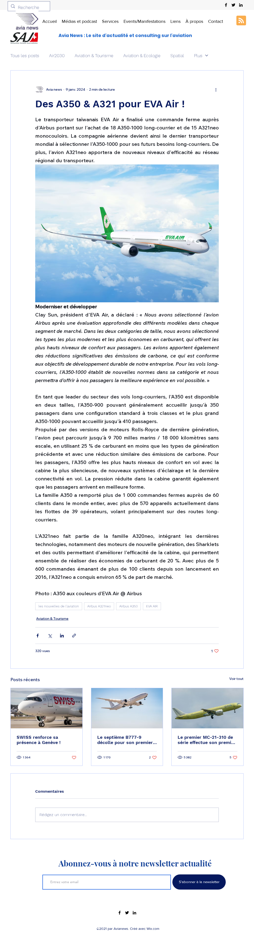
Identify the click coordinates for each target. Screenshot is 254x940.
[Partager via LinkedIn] (62, 635)
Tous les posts (24, 55)
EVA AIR (152, 606)
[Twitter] (233, 4)
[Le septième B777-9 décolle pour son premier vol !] (127, 708)
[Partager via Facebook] (37, 635)
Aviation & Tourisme (94, 55)
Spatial (177, 55)
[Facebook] (225, 4)
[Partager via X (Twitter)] (49, 635)
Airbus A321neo (99, 606)
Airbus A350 (128, 606)
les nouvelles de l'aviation (58, 606)
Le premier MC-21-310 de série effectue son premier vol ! (207, 740)
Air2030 (57, 55)
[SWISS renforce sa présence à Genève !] (46, 708)
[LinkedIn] (240, 4)
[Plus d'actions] (216, 89)
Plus (198, 55)
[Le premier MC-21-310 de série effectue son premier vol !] (207, 708)
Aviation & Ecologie (141, 55)
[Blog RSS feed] (241, 21)
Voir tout (236, 678)
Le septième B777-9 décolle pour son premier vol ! (125, 740)
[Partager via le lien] (74, 635)
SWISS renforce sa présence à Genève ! (39, 740)
